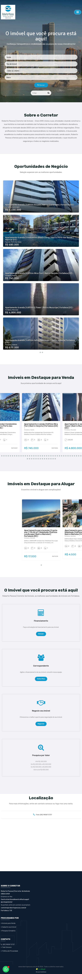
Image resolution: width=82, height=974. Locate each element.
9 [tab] (19, 456)
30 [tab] (63, 456)
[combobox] (41, 57)
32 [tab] (68, 456)
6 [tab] (12, 456)
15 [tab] (31, 456)
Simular (41, 634)
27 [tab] (57, 456)
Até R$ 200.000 (41, 761)
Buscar (42, 85)
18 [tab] (38, 456)
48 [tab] (46, 459)
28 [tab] (59, 456)
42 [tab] (33, 459)
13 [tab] (27, 456)
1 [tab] (40, 352)
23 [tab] (48, 456)
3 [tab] (6, 456)
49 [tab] (48, 459)
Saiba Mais (41, 679)
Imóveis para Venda (8, 923)
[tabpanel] (41, 265)
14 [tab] (29, 456)
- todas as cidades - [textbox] (13, 71)
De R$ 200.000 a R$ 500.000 (41, 764)
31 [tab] (65, 456)
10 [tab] (21, 456)
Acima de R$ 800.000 (41, 770)
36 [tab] (76, 456)
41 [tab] (31, 459)
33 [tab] (70, 456)
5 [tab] (10, 456)
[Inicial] (37, 12)
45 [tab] (40, 459)
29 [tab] (61, 456)
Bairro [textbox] (9, 77)
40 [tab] (29, 459)
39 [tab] (27, 459)
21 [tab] (44, 456)
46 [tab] (42, 459)
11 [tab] (23, 456)
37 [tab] (78, 456)
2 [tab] (42, 352)
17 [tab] (36, 456)
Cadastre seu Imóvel (9, 927)
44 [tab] (38, 459)
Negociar (41, 724)
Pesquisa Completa (8, 931)
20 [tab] (42, 456)
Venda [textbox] (9, 57)
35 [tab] (74, 456)
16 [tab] (33, 456)
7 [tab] (14, 456)
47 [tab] (44, 459)
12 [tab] (25, 456)
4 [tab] (8, 456)
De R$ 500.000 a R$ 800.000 (41, 767)
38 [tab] (80, 456)
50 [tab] (51, 459)
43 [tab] (36, 459)
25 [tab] (53, 456)
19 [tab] (40, 456)
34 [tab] (72, 456)
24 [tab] (51, 456)
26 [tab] (55, 456)
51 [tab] (53, 459)
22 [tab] (46, 456)
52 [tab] (55, 459)
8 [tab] (16, 456)
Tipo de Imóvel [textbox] (12, 64)
